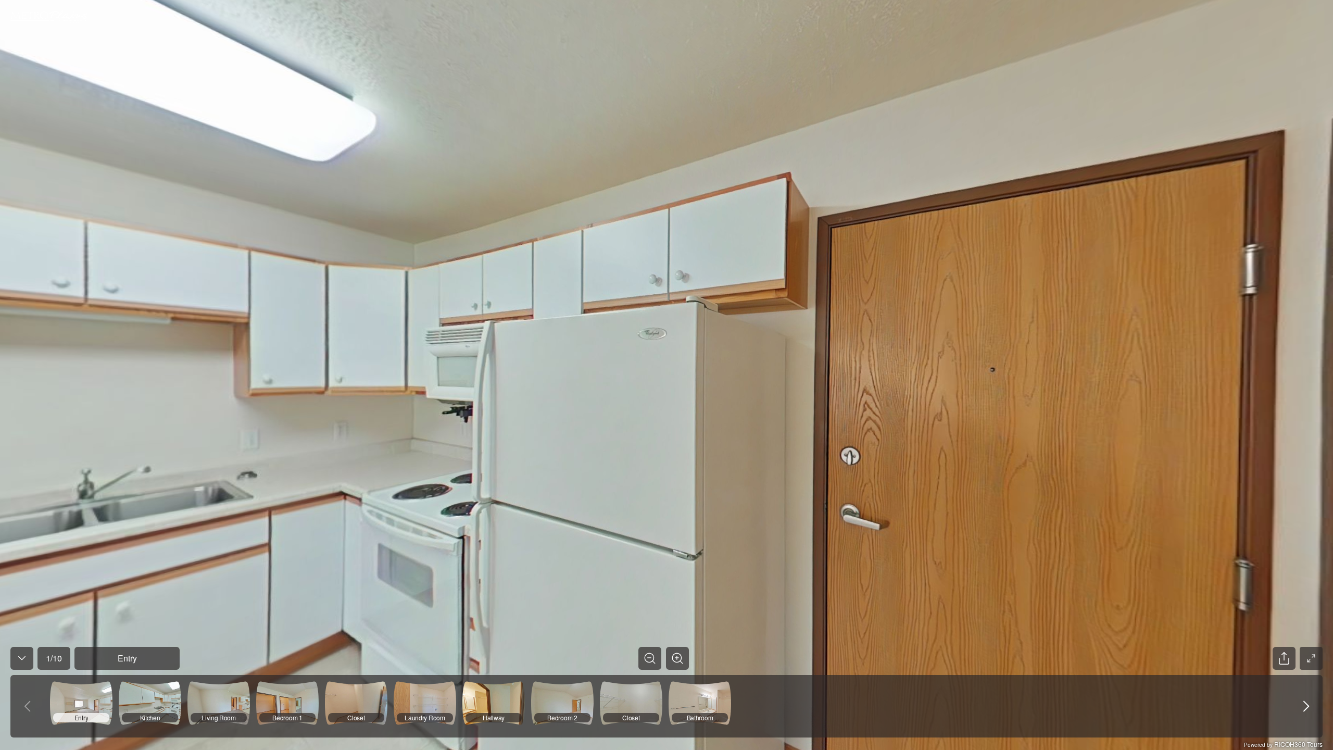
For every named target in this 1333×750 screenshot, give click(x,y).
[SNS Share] (1284, 658)
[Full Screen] (1311, 658)
